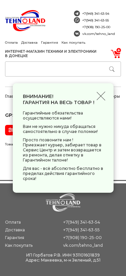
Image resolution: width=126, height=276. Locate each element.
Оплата (11, 42)
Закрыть (101, 96)
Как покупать (73, 42)
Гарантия (49, 42)
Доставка (29, 42)
